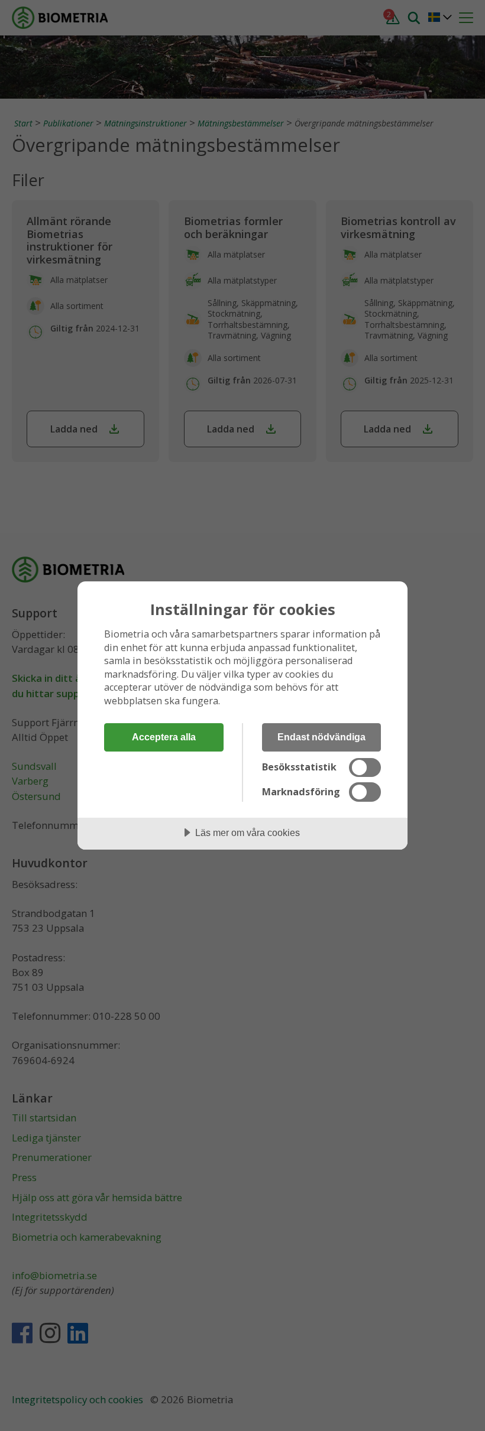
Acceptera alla (164, 736)
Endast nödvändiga (321, 736)
